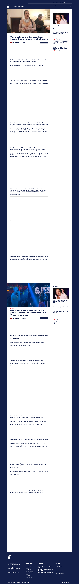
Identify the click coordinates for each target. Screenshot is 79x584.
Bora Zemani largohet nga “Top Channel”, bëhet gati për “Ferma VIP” (60, 27)
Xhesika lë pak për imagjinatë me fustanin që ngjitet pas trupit (45, 583)
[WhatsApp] (47, 42)
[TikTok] (69, 2)
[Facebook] (67, 2)
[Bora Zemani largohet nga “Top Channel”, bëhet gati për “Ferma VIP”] (61, 18)
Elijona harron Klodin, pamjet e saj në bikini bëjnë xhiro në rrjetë (60, 33)
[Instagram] (68, 2)
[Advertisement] (29, 51)
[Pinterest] (45, 42)
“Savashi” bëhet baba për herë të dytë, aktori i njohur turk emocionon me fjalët (60, 48)
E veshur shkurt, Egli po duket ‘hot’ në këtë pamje (60, 37)
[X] (71, 2)
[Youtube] (72, 2)
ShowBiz (54, 29)
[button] (64, 2)
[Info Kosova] (11, 42)
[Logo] (9, 6)
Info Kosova (18, 42)
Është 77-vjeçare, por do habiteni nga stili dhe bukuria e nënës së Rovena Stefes (60, 42)
